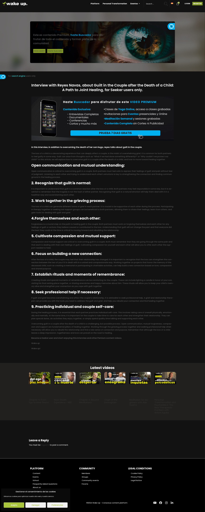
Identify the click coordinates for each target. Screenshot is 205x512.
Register (197, 3)
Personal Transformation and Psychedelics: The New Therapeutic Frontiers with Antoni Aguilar (165, 406)
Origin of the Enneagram (110, 401)
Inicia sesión (39, 51)
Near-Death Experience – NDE (63, 401)
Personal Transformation (115, 3)
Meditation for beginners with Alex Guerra (139, 402)
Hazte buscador (55, 51)
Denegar (36, 505)
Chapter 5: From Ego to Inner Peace (39, 401)
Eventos (134, 3)
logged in (45, 445)
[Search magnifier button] (167, 2)
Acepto (14, 505)
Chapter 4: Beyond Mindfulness (89, 401)
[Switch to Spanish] (172, 3)
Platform (95, 3)
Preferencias (57, 505)
